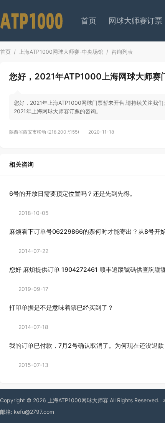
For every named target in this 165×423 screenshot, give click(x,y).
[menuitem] (88, 21)
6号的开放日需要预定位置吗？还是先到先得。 (72, 193)
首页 (88, 20)
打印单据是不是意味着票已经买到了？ (61, 307)
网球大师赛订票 (135, 20)
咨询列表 (122, 51)
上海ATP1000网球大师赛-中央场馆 (61, 51)
